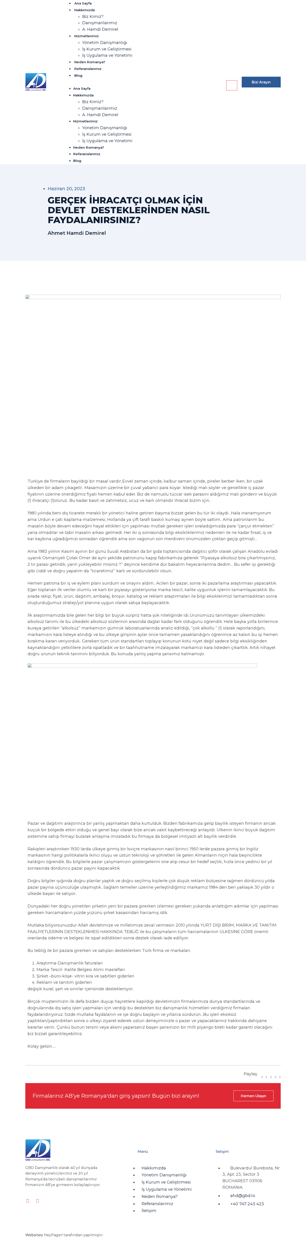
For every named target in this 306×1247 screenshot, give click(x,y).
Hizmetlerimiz (86, 36)
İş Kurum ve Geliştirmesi (106, 49)
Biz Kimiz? (92, 16)
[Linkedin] (27, 1201)
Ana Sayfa (83, 3)
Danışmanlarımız (99, 22)
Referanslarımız (87, 69)
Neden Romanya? (89, 62)
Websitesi (34, 1235)
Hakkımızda (84, 10)
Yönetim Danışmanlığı (104, 42)
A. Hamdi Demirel (100, 29)
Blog (78, 75)
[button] (144, 82)
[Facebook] (37, 1201)
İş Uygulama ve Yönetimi (107, 55)
